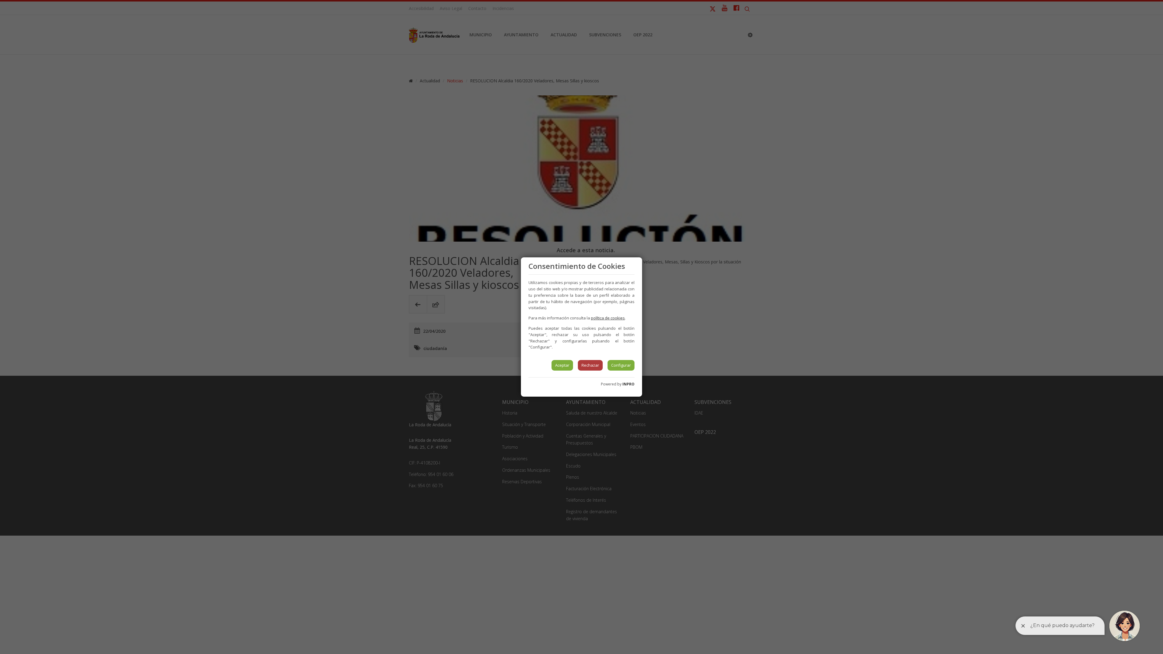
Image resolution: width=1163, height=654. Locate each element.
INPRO (628, 384)
